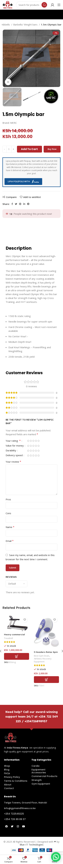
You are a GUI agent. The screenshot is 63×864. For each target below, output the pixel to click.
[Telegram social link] (28, 204)
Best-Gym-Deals (41, 655)
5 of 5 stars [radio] (38, 441)
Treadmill (8, 638)
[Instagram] (17, 826)
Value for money (15, 445)
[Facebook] (6, 826)
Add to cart (29, 149)
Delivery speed (14, 455)
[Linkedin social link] (24, 204)
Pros (8, 499)
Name (10, 527)
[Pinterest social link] (20, 204)
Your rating (13, 440)
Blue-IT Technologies (31, 844)
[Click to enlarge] (8, 82)
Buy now (52, 149)
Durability (11, 450)
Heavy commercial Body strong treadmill (16, 636)
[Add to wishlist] (24, 620)
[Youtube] (23, 826)
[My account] (52, 5)
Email (10, 541)
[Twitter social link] (16, 204)
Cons (8, 513)
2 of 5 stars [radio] (30, 441)
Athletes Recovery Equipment (42, 660)
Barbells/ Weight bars (25, 24)
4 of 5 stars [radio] (36, 441)
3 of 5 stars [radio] (33, 441)
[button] (16, 656)
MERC (13, 122)
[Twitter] (12, 826)
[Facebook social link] (12, 204)
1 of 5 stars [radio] (28, 441)
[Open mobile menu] (59, 5)
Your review (13, 461)
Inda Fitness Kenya (17, 747)
